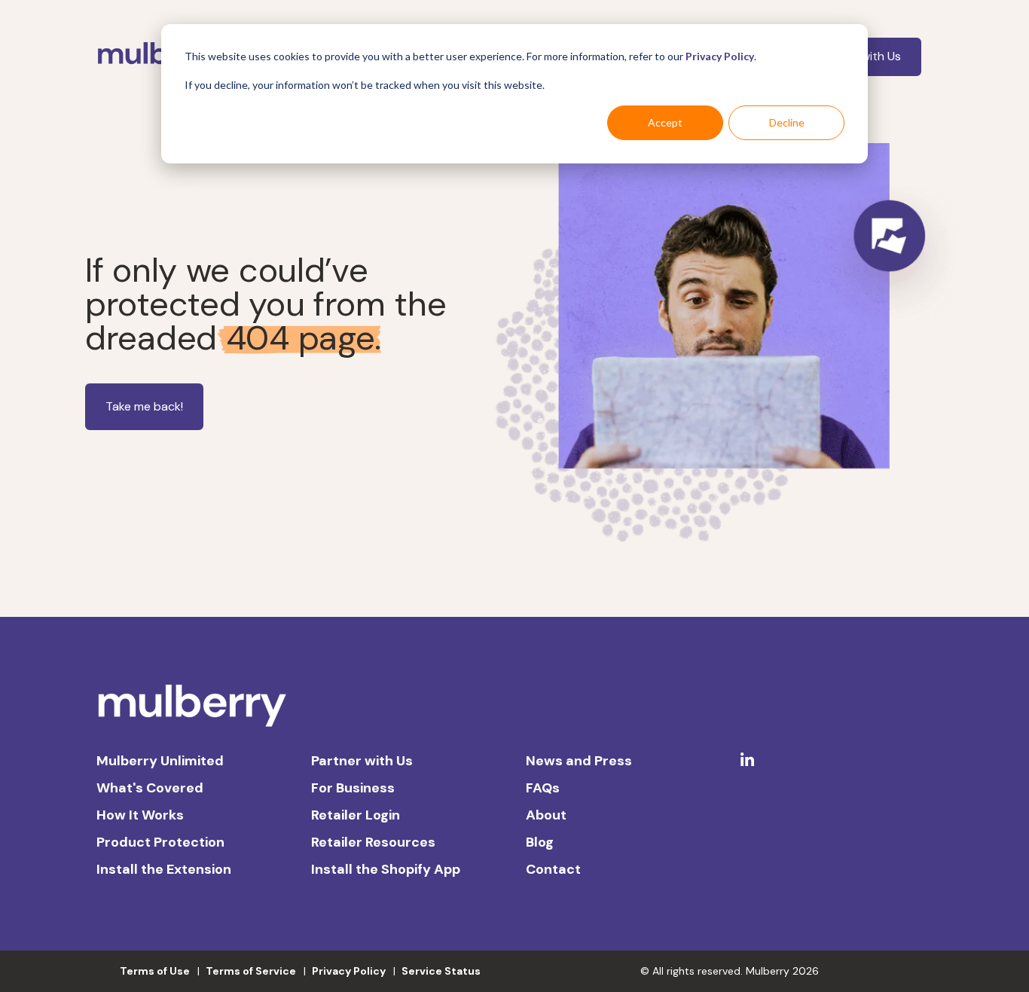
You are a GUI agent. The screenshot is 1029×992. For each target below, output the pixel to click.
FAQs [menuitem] (543, 788)
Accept (665, 122)
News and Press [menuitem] (579, 761)
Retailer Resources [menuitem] (373, 842)
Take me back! (144, 406)
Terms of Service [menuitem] (251, 971)
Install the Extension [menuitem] (163, 869)
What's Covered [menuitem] (149, 788)
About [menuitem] (546, 815)
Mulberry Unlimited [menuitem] (160, 761)
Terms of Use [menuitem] (155, 971)
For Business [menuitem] (353, 788)
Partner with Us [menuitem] (362, 761)
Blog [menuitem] (540, 842)
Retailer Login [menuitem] (355, 815)
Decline (787, 122)
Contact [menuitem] (553, 869)
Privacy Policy (719, 56)
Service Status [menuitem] (441, 971)
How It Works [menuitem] (140, 815)
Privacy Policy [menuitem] (349, 971)
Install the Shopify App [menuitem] (385, 869)
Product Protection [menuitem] (160, 842)
